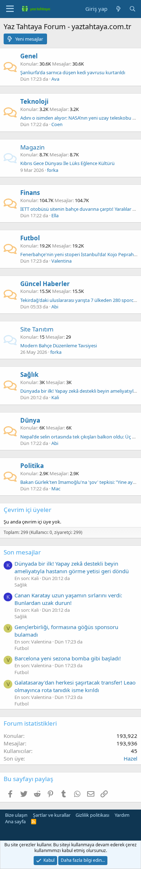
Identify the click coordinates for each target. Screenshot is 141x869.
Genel (29, 56)
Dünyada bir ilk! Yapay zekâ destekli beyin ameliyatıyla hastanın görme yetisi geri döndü (71, 567)
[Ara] (132, 8)
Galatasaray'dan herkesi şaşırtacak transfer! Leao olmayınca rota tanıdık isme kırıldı (75, 686)
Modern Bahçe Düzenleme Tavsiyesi (58, 345)
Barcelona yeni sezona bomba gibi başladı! (67, 658)
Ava (55, 79)
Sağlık (29, 374)
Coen (57, 124)
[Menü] (9, 9)
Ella (55, 215)
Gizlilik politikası (92, 815)
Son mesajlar (22, 552)
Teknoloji (34, 101)
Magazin (32, 147)
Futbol (30, 238)
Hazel (130, 758)
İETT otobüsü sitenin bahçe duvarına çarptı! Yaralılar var (79, 209)
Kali (55, 397)
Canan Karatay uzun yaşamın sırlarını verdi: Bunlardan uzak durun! (68, 599)
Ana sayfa (15, 821)
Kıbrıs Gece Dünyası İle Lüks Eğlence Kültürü (67, 163)
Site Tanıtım (37, 329)
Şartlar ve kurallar (51, 815)
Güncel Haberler (45, 284)
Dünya (30, 420)
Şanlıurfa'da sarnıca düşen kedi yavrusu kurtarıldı (72, 72)
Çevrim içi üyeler (27, 509)
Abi (54, 306)
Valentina (61, 261)
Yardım (122, 815)
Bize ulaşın (16, 815)
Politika (32, 466)
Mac (55, 488)
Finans (30, 192)
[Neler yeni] (118, 8)
